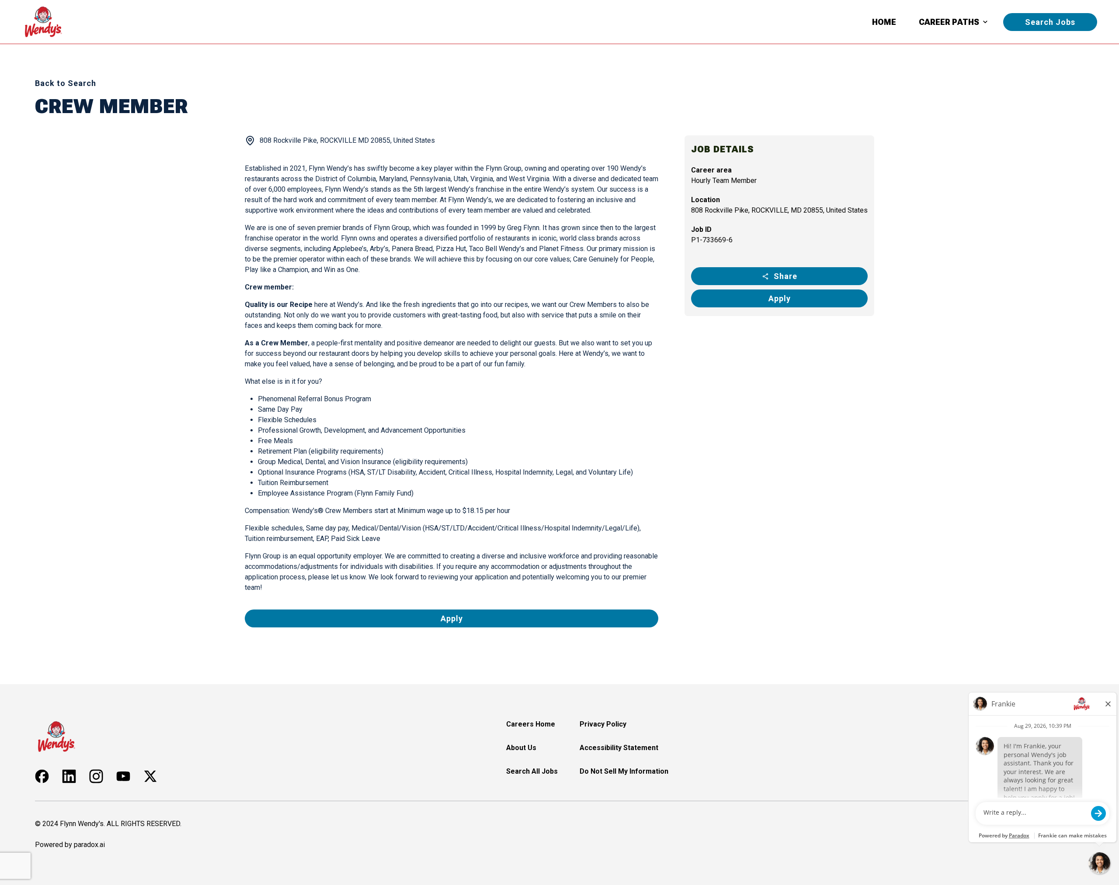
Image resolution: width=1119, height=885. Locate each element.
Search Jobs (1050, 22)
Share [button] (785, 276)
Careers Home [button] (530, 724)
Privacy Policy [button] (603, 724)
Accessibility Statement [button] (619, 748)
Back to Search (65, 83)
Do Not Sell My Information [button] (624, 771)
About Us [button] (521, 748)
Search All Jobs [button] (532, 771)
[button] (42, 776)
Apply (779, 298)
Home (884, 22)
